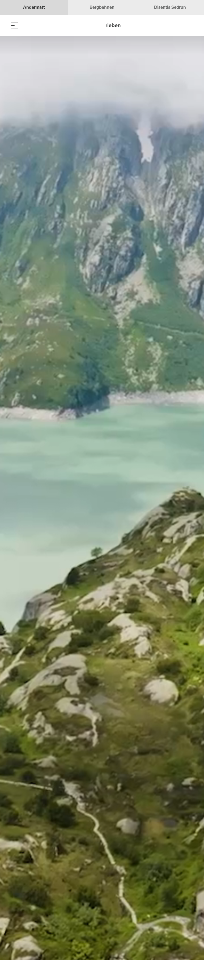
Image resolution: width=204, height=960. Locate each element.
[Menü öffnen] (14, 25)
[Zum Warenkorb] (41, 25)
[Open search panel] (28, 25)
